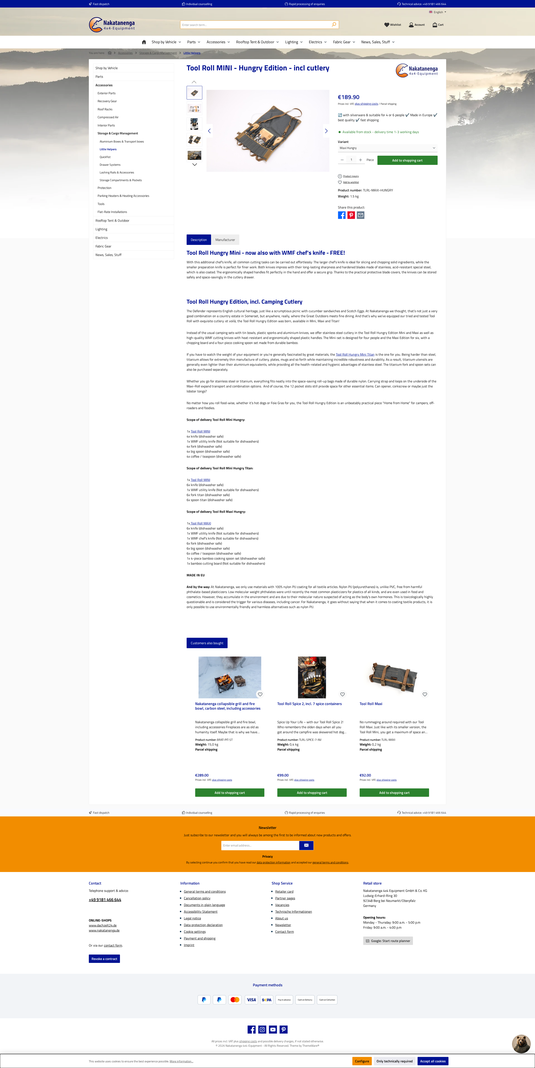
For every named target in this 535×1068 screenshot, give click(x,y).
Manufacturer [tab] (225, 239)
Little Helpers (108, 149)
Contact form (284, 931)
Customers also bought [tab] (207, 642)
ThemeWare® (310, 1045)
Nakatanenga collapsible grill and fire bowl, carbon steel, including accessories (227, 706)
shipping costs (248, 1041)
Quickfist (105, 157)
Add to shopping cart (407, 160)
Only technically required (395, 1061)
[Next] (326, 131)
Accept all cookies (433, 1061)
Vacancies (282, 904)
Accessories (104, 85)
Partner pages (285, 898)
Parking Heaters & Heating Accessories (123, 195)
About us (281, 918)
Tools (101, 203)
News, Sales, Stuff (108, 254)
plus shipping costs (366, 103)
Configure (362, 1061)
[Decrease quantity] (342, 160)
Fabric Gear (103, 246)
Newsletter (283, 924)
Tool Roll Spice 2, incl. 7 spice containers (309, 703)
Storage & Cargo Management (118, 133)
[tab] (199, 239)
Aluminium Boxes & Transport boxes (122, 141)
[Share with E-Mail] (360, 214)
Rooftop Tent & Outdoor (112, 220)
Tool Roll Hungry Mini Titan (355, 354)
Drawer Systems (110, 164)
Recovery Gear (107, 101)
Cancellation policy (197, 898)
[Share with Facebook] (341, 214)
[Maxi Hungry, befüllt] (268, 131)
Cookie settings (195, 931)
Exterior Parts (107, 93)
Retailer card (284, 891)
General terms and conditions (205, 891)
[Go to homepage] (112, 25)
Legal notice (192, 918)
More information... (181, 1061)
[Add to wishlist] (260, 694)
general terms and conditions (330, 862)
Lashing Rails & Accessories (117, 172)
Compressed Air (108, 117)
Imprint (189, 944)
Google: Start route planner (390, 940)
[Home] (145, 42)
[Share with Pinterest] (351, 214)
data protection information (273, 862)
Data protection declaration (203, 924)
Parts (99, 76)
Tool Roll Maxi (371, 703)
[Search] (334, 24)
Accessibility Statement (201, 911)
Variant (343, 141)
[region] (258, 131)
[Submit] (306, 845)
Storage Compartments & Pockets (121, 180)
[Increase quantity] (360, 160)
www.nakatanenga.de (104, 930)
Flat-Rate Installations (112, 211)
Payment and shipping (199, 938)
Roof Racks (105, 109)
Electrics (102, 237)
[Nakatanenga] (417, 71)
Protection (104, 187)
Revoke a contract (104, 958)
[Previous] (209, 131)
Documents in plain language (204, 904)
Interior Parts (106, 125)
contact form (113, 945)
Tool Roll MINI (200, 431)
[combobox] (254, 24)
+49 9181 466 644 (434, 4)
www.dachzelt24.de (103, 925)
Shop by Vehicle (107, 67)
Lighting (101, 229)
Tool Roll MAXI (200, 523)
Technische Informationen (293, 911)
